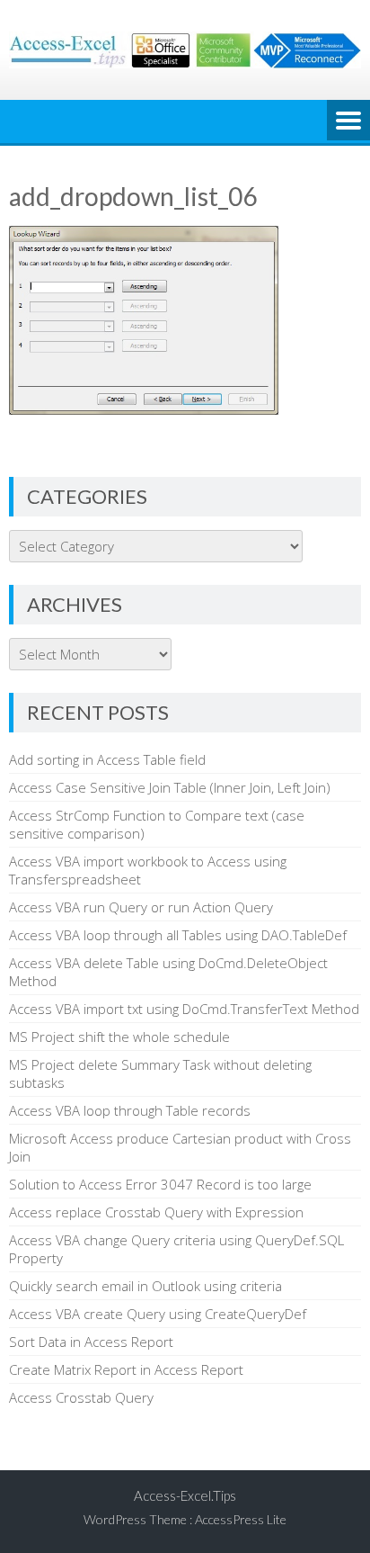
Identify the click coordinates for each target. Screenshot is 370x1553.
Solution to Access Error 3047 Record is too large (160, 1184)
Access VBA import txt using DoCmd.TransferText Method (184, 1009)
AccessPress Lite (240, 1519)
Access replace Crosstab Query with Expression (156, 1212)
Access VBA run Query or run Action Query (141, 907)
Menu (348, 121)
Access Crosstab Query (81, 1397)
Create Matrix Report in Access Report (126, 1369)
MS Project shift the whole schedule (119, 1037)
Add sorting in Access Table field (107, 759)
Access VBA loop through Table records (130, 1110)
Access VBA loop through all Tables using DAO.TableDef (178, 935)
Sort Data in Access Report (91, 1342)
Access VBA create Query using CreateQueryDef (157, 1314)
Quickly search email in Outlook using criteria (145, 1286)
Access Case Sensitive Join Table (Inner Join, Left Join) (169, 787)
